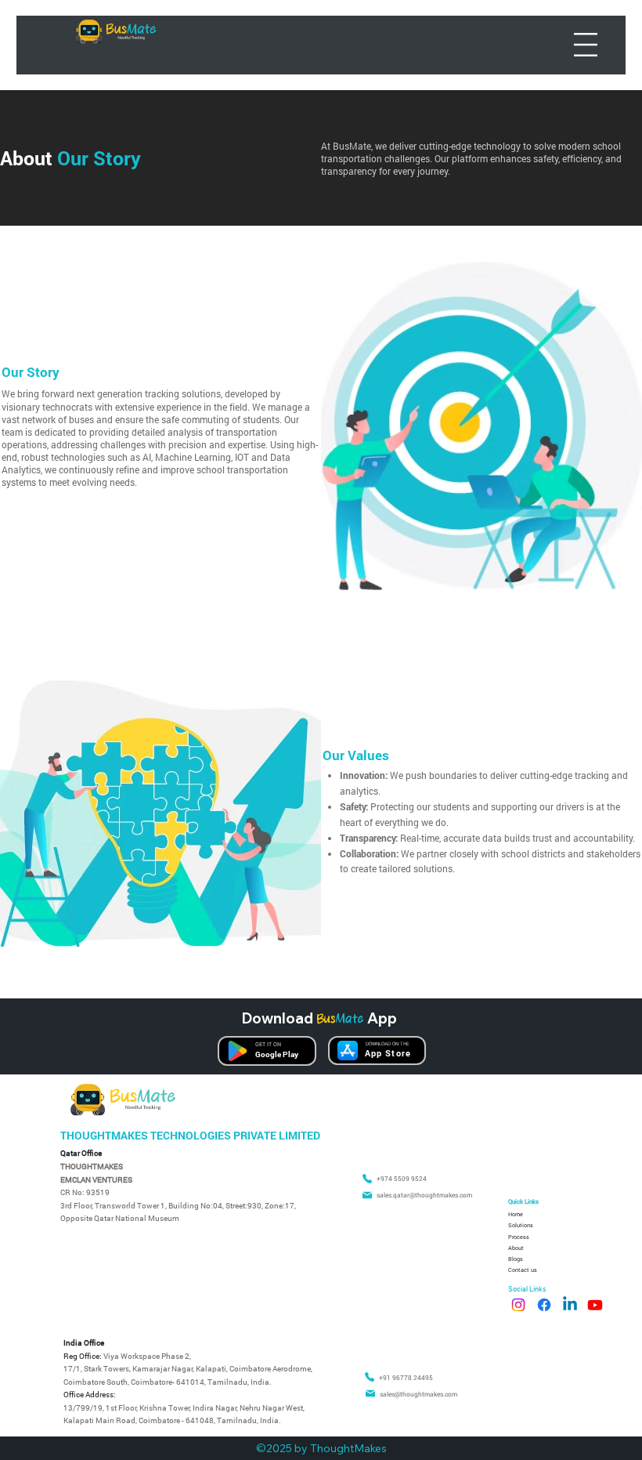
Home (515, 1214)
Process (518, 1237)
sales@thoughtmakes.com (418, 1393)
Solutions (520, 1225)
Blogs (515, 1259)
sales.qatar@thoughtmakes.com (424, 1194)
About (516, 1248)
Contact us (522, 1269)
